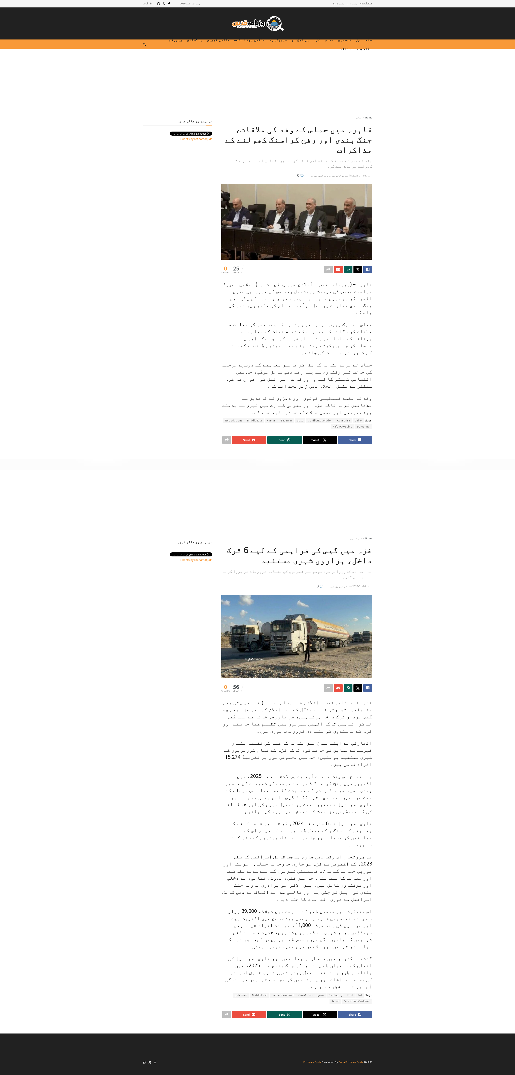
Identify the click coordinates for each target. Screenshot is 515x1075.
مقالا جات (364, 48)
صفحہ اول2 (338, 3)
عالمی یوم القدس (249, 39)
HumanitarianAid (283, 995)
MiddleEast (254, 420)
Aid (359, 995)
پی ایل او (300, 39)
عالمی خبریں (218, 39)
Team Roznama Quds (350, 1062)
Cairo (358, 420)
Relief (335, 1001)
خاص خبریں (334, 175)
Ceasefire (343, 420)
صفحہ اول (352, 3)
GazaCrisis (305, 995)
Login (146, 3)
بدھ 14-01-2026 (361, 175)
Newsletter (366, 3)
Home (368, 117)
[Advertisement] (257, 83)
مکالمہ (344, 48)
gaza (300, 420)
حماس (329, 39)
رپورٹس (175, 39)
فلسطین (344, 39)
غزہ (317, 39)
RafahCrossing (342, 426)
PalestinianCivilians (357, 1001)
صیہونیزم (278, 39)
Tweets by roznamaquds (196, 139)
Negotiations (234, 420)
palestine (363, 426)
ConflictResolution (320, 420)
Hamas (271, 420)
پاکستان (194, 39)
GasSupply (336, 995)
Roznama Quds (312, 1062)
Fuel (350, 995)
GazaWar (286, 420)
